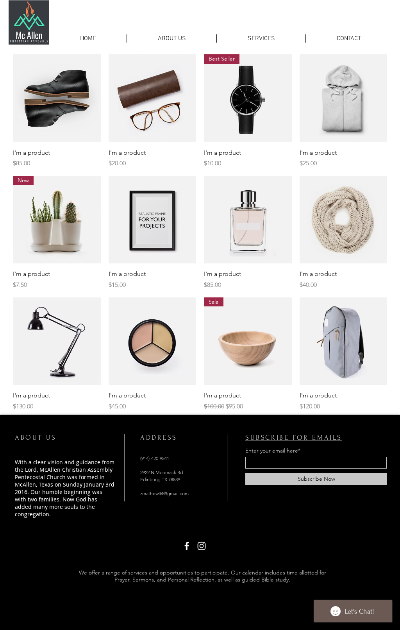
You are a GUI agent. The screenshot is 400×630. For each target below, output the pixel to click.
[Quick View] (57, 98)
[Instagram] (201, 546)
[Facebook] (186, 546)
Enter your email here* (272, 450)
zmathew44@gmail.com (164, 493)
